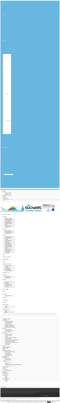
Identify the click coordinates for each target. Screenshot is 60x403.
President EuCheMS (8, 192)
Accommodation (5, 289)
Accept (49, 401)
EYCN (4, 254)
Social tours (5, 302)
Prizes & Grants (5, 304)
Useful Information (6, 147)
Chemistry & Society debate (10, 341)
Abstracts (4, 279)
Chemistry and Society (7, 256)
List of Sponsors (7, 268)
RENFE (6, 311)
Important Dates (5, 259)
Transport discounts (6, 309)
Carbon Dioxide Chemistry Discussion (11, 342)
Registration (5, 274)
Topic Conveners (8, 220)
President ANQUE (8, 120)
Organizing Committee (9, 222)
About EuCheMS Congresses (7, 67)
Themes (6, 239)
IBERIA (6, 312)
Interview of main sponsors (10, 351)
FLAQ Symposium (8, 242)
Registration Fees (8, 276)
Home (4, 190)
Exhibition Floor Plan (8, 270)
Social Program (5, 299)
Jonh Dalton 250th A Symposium (10, 337)
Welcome (4, 40)
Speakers (4, 228)
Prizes (6, 306)
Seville (4, 291)
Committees (5, 216)
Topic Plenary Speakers (9, 231)
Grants (6, 307)
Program (4, 234)
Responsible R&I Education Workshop (11, 339)
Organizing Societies (6, 214)
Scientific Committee (8, 219)
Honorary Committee (8, 218)
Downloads (4, 120)
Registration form (8, 277)
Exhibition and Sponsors (7, 263)
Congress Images (8, 295)
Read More (53, 401)
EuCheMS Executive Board (9, 325)
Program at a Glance (8, 236)
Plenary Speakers (8, 230)
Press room (5, 293)
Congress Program (8, 237)
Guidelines (7, 282)
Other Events (7, 252)
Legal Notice (46, 395)
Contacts (4, 196)
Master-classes (7, 251)
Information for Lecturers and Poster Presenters (8, 285)
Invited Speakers (7, 233)
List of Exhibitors (8, 269)
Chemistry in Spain (6, 272)
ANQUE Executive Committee (10, 327)
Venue (4, 261)
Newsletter (5, 297)
